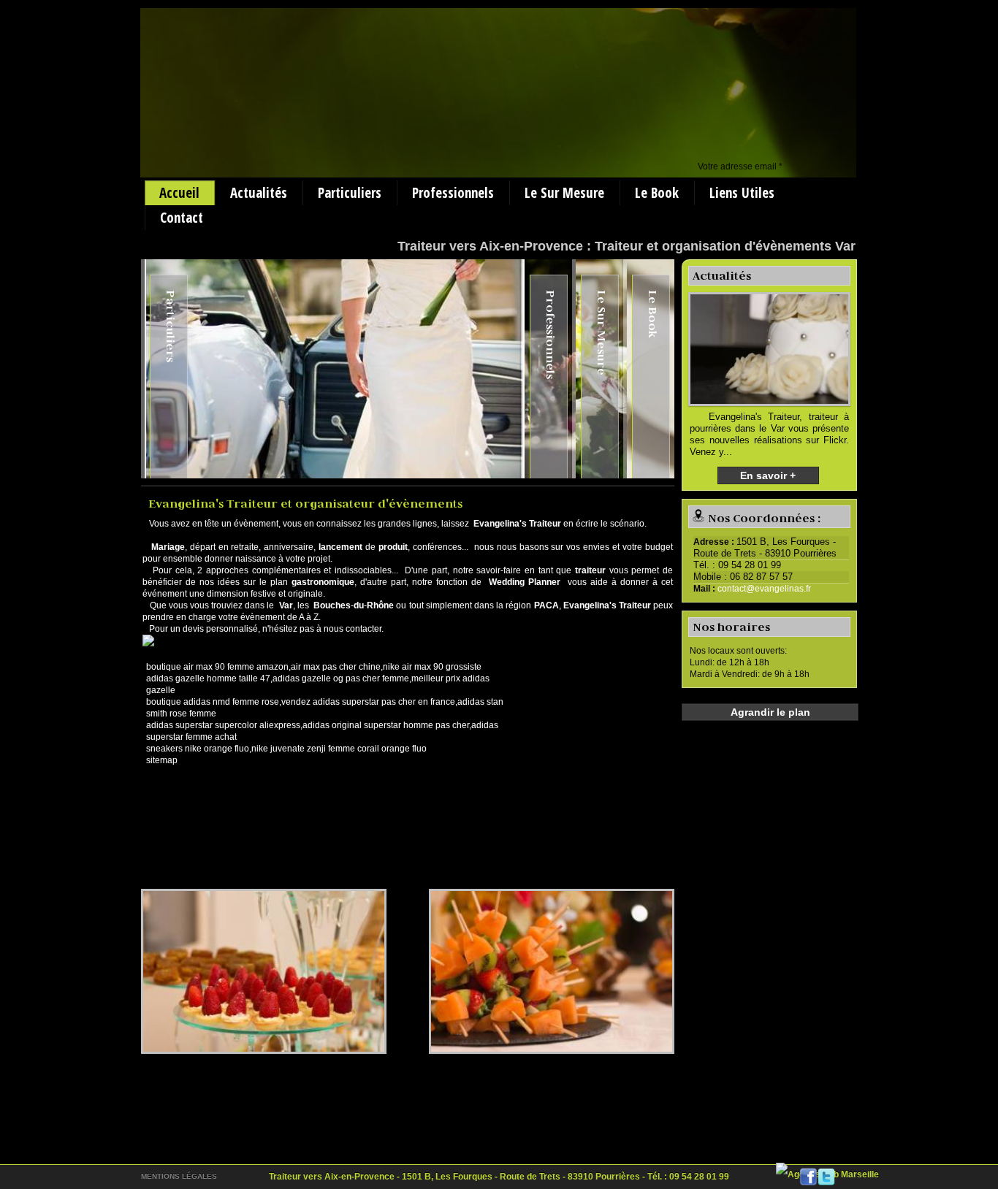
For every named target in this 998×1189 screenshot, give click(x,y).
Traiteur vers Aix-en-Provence (490, 246)
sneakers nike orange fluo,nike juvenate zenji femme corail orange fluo (286, 748)
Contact (181, 217)
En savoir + (768, 475)
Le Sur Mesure (564, 192)
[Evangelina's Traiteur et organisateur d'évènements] (263, 971)
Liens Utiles (741, 192)
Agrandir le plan (770, 712)
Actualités (258, 192)
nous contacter (352, 629)
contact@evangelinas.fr (764, 589)
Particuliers (349, 192)
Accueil (179, 192)
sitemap (162, 760)
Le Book (657, 192)
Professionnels (453, 192)
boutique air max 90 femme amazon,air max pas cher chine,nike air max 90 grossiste (313, 667)
